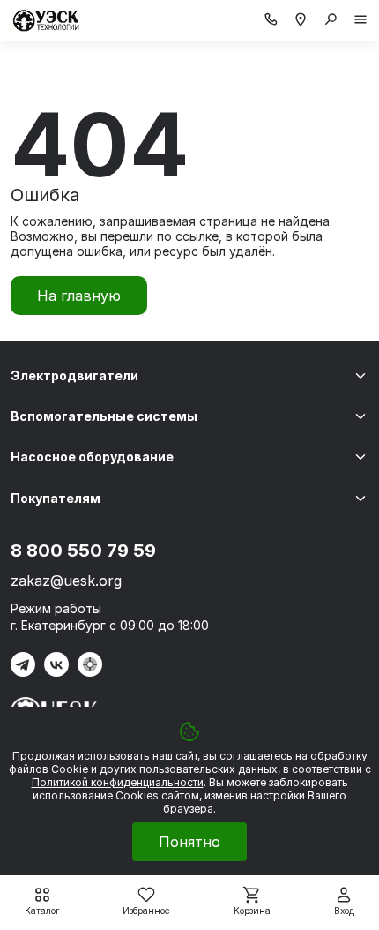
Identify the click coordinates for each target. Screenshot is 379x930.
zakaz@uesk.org (66, 580)
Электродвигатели (74, 375)
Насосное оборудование (92, 456)
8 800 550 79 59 (83, 550)
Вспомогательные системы (104, 416)
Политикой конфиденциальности (118, 782)
